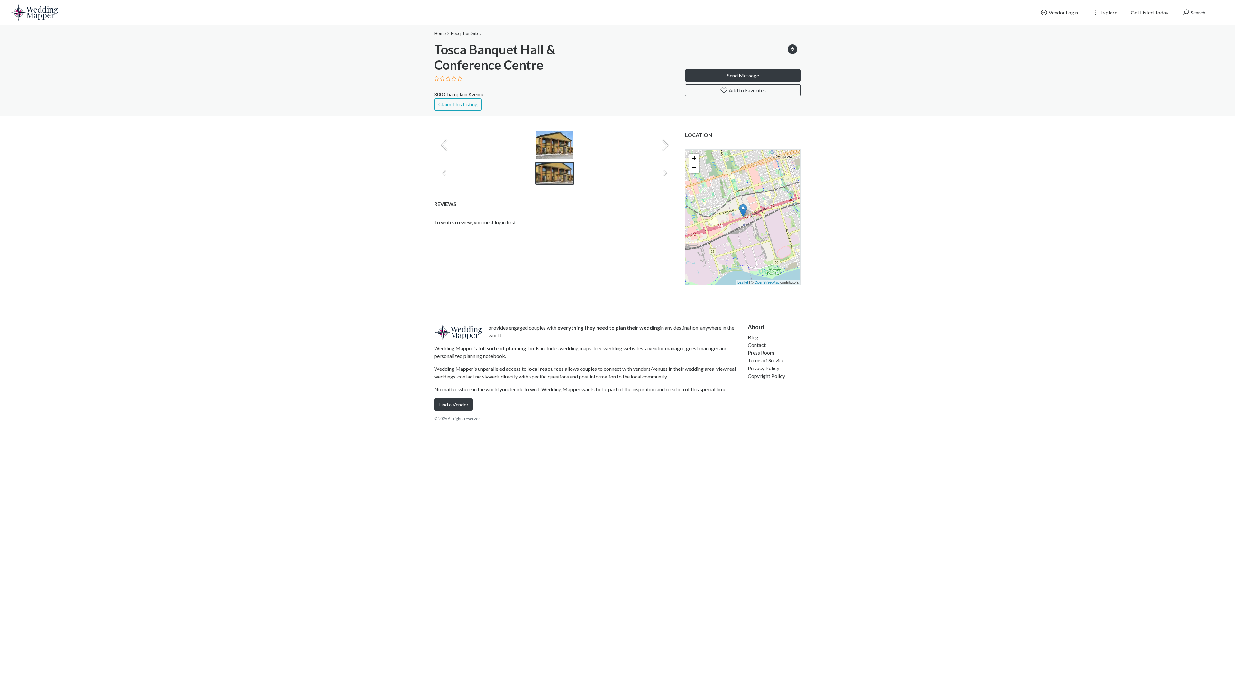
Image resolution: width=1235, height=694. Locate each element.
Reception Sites (466, 33)
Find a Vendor (453, 404)
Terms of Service (766, 360)
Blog (753, 337)
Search (1197, 12)
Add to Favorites (747, 90)
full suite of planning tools (509, 348)
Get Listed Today (1149, 12)
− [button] (694, 168)
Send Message (743, 75)
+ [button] (694, 158)
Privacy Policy (763, 368)
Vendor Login (1063, 12)
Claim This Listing (458, 104)
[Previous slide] (444, 145)
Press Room (761, 353)
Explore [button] (1108, 12)
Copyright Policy (766, 376)
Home (440, 33)
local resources (545, 369)
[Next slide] (665, 145)
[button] (792, 48)
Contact (757, 345)
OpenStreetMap (767, 282)
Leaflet (742, 282)
